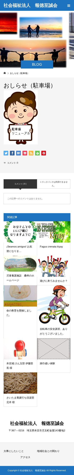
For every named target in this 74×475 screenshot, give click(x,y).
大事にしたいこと (14, 451)
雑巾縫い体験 (47, 363)
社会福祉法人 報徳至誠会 (30, 5)
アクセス (25, 457)
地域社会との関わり (48, 451)
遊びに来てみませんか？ (54, 280)
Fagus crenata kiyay (51, 246)
